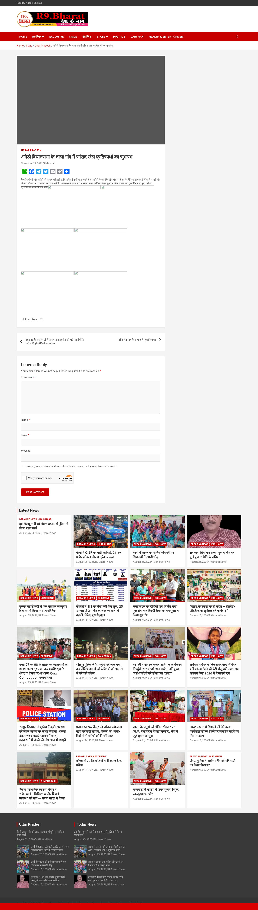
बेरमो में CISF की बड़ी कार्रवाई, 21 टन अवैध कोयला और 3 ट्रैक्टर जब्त (98, 555)
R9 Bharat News (47, 533)
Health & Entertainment (167, 36)
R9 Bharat (49, 163)
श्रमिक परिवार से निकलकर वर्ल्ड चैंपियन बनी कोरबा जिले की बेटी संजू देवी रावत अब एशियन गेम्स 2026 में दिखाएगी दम (214, 669)
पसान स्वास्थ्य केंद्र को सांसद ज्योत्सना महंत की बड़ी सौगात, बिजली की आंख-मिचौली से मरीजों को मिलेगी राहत (99, 731)
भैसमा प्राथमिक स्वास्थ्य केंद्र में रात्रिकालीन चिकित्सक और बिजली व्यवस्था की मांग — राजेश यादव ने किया (42, 793)
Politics (119, 36)
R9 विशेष (36, 36)
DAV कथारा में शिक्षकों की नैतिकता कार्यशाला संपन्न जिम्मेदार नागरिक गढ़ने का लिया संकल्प (214, 731)
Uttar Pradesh (31, 150)
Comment (28, 377)
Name (25, 419)
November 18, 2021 (32, 163)
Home (23, 36)
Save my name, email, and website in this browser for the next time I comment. (71, 466)
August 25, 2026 (28, 533)
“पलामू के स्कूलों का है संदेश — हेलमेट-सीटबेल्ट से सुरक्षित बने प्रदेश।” (212, 608)
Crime (73, 36)
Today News (86, 824)
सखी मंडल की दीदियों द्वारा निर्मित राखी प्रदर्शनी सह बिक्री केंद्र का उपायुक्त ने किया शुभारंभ (156, 610)
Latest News (29, 510)
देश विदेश (86, 36)
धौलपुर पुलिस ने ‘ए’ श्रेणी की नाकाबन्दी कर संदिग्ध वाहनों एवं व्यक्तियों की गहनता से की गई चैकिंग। (99, 669)
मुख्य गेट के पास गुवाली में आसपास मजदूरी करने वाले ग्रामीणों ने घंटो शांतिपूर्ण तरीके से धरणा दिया (54, 341)
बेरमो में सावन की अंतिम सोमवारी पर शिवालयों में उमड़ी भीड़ (153, 555)
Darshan (137, 36)
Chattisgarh (49, 718)
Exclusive (56, 36)
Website (25, 450)
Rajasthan (104, 656)
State (101, 36)
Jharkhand (44, 519)
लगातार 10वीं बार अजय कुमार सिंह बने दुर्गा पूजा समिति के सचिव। (212, 555)
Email (25, 435)
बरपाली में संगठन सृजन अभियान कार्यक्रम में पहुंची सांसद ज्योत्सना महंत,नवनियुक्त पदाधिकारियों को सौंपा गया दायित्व (157, 669)
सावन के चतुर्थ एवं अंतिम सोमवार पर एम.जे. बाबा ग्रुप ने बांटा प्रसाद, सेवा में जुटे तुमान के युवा (155, 731)
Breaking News (28, 519)
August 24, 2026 (85, 678)
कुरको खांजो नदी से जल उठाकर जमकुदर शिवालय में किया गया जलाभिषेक (43, 608)
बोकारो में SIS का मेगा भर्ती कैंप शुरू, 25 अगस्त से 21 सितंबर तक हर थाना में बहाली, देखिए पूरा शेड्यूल (99, 610)
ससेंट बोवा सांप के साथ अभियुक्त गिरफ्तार (137, 339)
